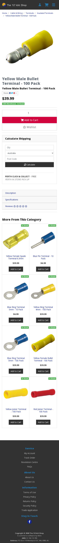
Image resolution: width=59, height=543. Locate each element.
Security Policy (29, 505)
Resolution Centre (29, 462)
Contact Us (29, 481)
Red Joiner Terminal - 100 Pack (43, 410)
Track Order (29, 457)
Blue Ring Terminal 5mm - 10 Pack (16, 308)
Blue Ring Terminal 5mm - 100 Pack (16, 359)
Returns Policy (29, 501)
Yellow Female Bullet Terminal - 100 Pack (43, 359)
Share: (6, 93)
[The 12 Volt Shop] (14, 4)
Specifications (11, 199)
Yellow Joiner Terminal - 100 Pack (16, 410)
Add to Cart (31, 120)
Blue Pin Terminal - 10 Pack (43, 257)
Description (10, 193)
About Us (29, 477)
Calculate (30, 164)
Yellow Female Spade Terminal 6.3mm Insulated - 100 (16, 258)
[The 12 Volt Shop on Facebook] (29, 522)
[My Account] (40, 4)
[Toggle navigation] (53, 5)
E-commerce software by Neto (29, 536)
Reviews (9, 206)
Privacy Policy (29, 496)
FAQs (29, 466)
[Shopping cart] (46, 5)
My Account (29, 453)
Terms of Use (29, 492)
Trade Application (29, 510)
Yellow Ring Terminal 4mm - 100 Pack (43, 308)
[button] (29, 127)
